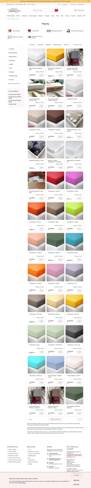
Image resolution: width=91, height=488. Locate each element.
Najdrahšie (48, 44)
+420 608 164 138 (53, 453)
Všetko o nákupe (12, 449)
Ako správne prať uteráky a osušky (15, 101)
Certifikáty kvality (32, 455)
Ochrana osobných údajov (14, 457)
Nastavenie (76, 484)
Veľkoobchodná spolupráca (14, 461)
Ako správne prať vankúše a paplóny (15, 97)
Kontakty (33, 4)
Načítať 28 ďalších (55, 419)
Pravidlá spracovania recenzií (15, 459)
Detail (41, 75)
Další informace (22, 482)
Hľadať (56, 10)
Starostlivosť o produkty (33, 451)
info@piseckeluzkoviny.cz (55, 458)
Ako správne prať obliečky (15, 94)
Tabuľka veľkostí (12, 104)
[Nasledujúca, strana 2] (79, 419)
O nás (28, 4)
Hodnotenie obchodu (33, 461)
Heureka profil (31, 459)
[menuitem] (11, 16)
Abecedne (66, 44)
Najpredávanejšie (57, 44)
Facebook (51, 462)
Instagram (51, 466)
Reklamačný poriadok (13, 455)
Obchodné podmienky (13, 453)
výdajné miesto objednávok (73, 454)
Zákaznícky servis (10, 4)
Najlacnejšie (40, 44)
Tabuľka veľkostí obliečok (34, 453)
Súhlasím (76, 475)
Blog (25, 4)
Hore (31, 419)
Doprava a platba (19, 4)
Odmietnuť (76, 480)
